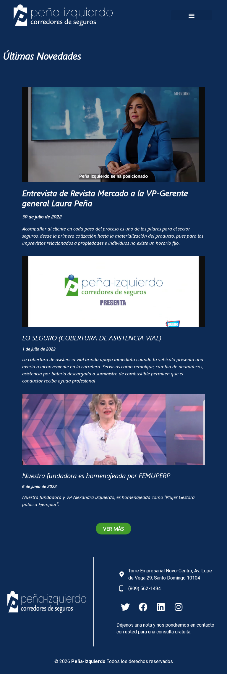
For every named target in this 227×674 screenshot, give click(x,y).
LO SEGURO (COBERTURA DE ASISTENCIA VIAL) (91, 337)
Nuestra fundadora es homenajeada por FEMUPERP (96, 475)
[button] (191, 15)
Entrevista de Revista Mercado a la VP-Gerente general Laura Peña (105, 197)
